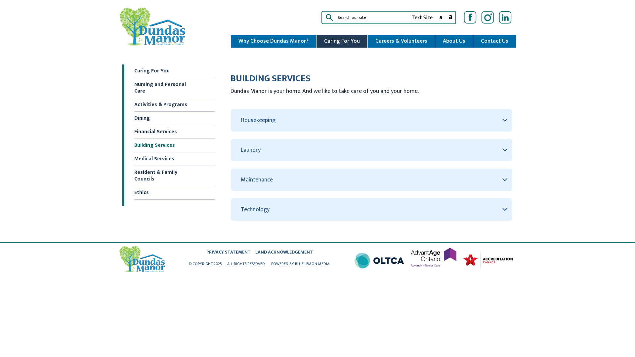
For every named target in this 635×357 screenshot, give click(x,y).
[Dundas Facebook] (470, 17)
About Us (454, 41)
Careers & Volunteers (401, 41)
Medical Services (154, 158)
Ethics (141, 192)
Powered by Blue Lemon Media (300, 263)
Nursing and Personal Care (160, 88)
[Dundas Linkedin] (505, 17)
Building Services (154, 145)
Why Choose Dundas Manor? (273, 41)
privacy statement (228, 252)
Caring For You (342, 41)
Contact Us (494, 41)
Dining (142, 118)
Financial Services (155, 131)
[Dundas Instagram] (487, 17)
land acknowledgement (284, 252)
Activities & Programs (160, 104)
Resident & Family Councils (155, 175)
